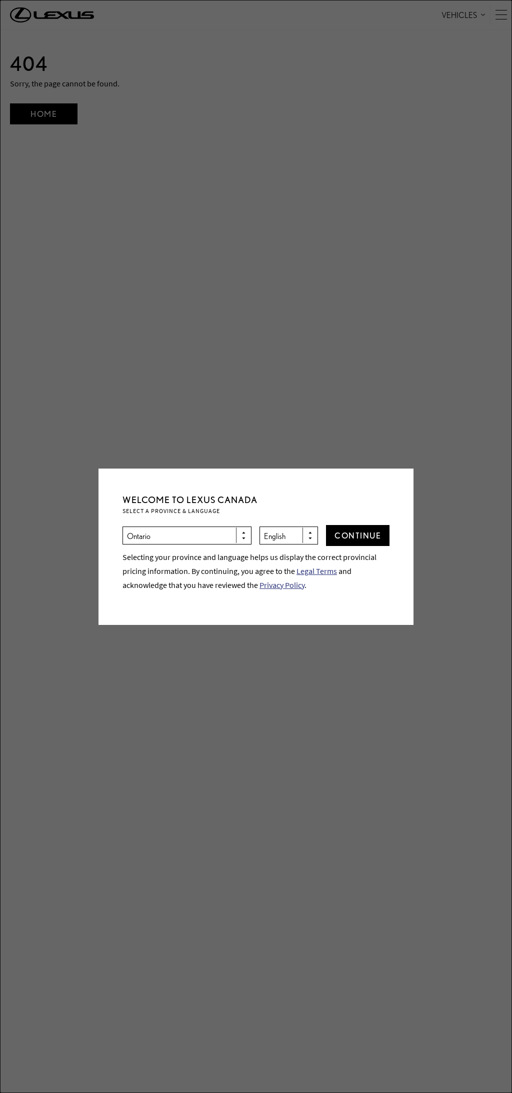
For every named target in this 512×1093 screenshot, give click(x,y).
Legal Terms (316, 571)
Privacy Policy (282, 585)
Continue (357, 535)
